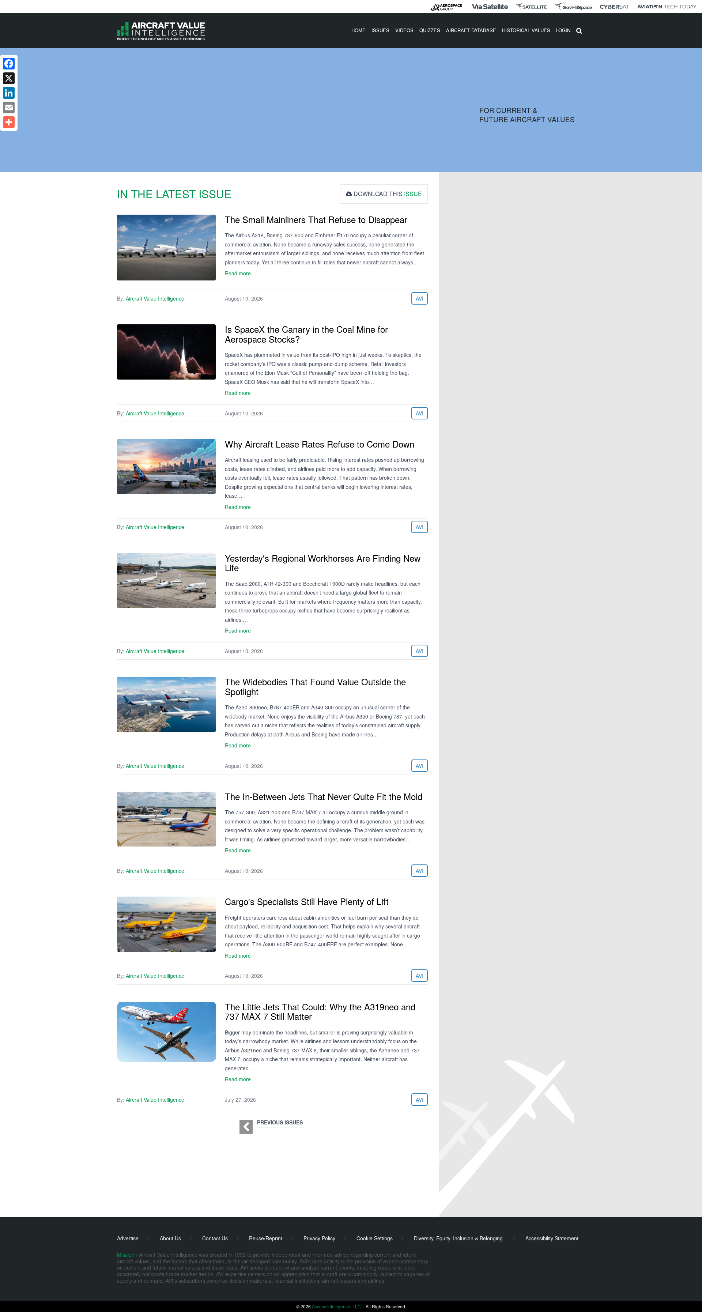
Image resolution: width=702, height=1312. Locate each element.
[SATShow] (531, 6)
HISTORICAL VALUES (526, 30)
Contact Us (215, 1238)
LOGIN (563, 30)
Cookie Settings (374, 1238)
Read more (238, 273)
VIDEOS (404, 30)
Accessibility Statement (551, 1238)
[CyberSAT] (614, 7)
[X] (8, 78)
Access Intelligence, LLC (336, 1306)
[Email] (8, 107)
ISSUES (380, 30)
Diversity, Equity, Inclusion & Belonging (458, 1238)
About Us (170, 1238)
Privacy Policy (319, 1238)
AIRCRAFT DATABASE (471, 30)
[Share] (8, 122)
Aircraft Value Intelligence (155, 298)
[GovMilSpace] (573, 7)
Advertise (128, 1238)
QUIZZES (429, 30)
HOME (358, 30)
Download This (387, 193)
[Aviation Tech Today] (667, 6)
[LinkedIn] (8, 93)
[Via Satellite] (490, 6)
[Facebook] (8, 63)
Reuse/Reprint (265, 1238)
